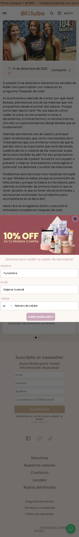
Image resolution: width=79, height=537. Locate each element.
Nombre (6, 266)
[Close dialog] (75, 218)
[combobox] (7, 306)
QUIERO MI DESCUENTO (40, 316)
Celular (5, 298)
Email (4, 282)
